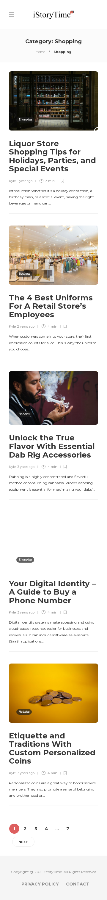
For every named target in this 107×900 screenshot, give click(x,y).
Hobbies (24, 414)
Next (23, 842)
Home (40, 52)
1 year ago (24, 181)
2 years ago (25, 326)
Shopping (25, 119)
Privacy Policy (40, 884)
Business (24, 273)
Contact (77, 884)
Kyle (12, 181)
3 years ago (25, 467)
